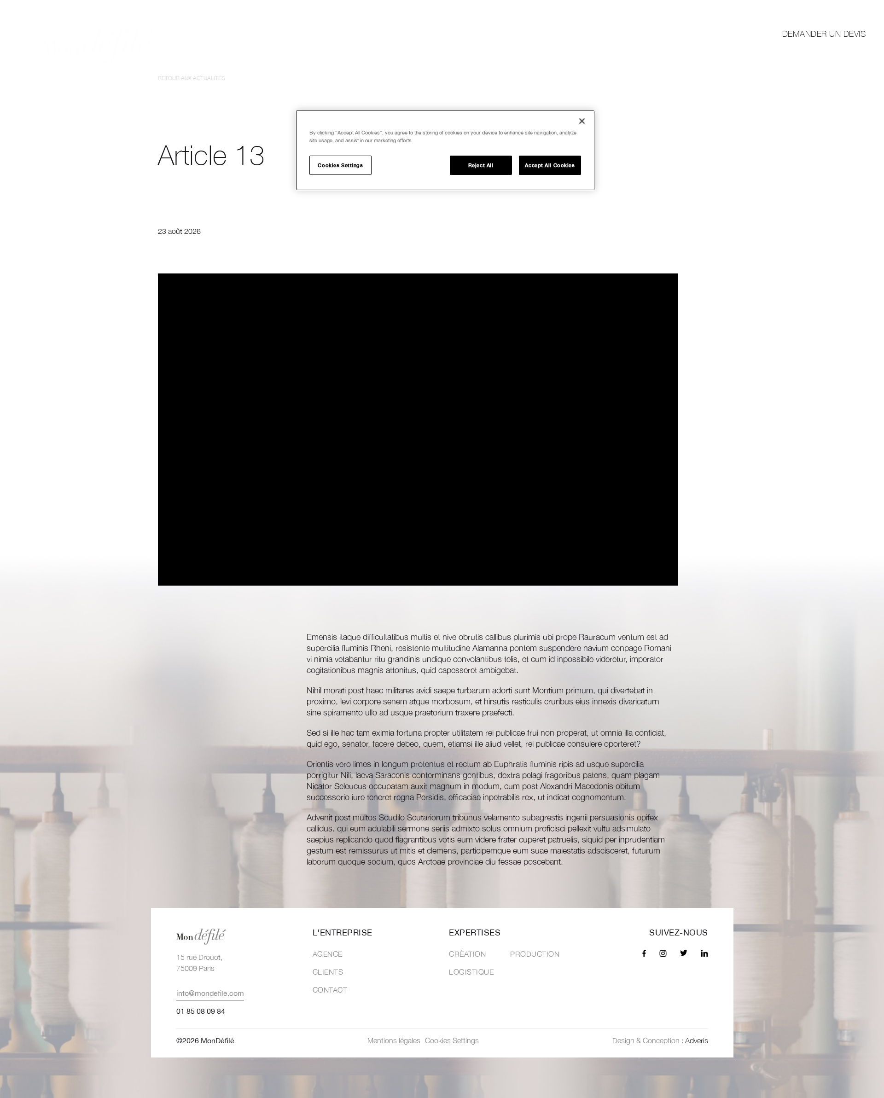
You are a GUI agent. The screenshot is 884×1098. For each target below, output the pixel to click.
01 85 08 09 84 (200, 1011)
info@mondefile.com (210, 993)
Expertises (575, 34)
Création (467, 954)
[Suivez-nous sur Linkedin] (839, 9)
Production (534, 954)
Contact (330, 990)
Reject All (481, 165)
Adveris (696, 1040)
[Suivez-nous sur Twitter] (820, 9)
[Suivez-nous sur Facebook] (782, 9)
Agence (328, 954)
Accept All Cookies (550, 165)
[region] (445, 150)
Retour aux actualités (191, 78)
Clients (716, 34)
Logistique (471, 972)
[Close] (582, 121)
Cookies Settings (340, 165)
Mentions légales (393, 1040)
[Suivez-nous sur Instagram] (800, 9)
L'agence (649, 34)
